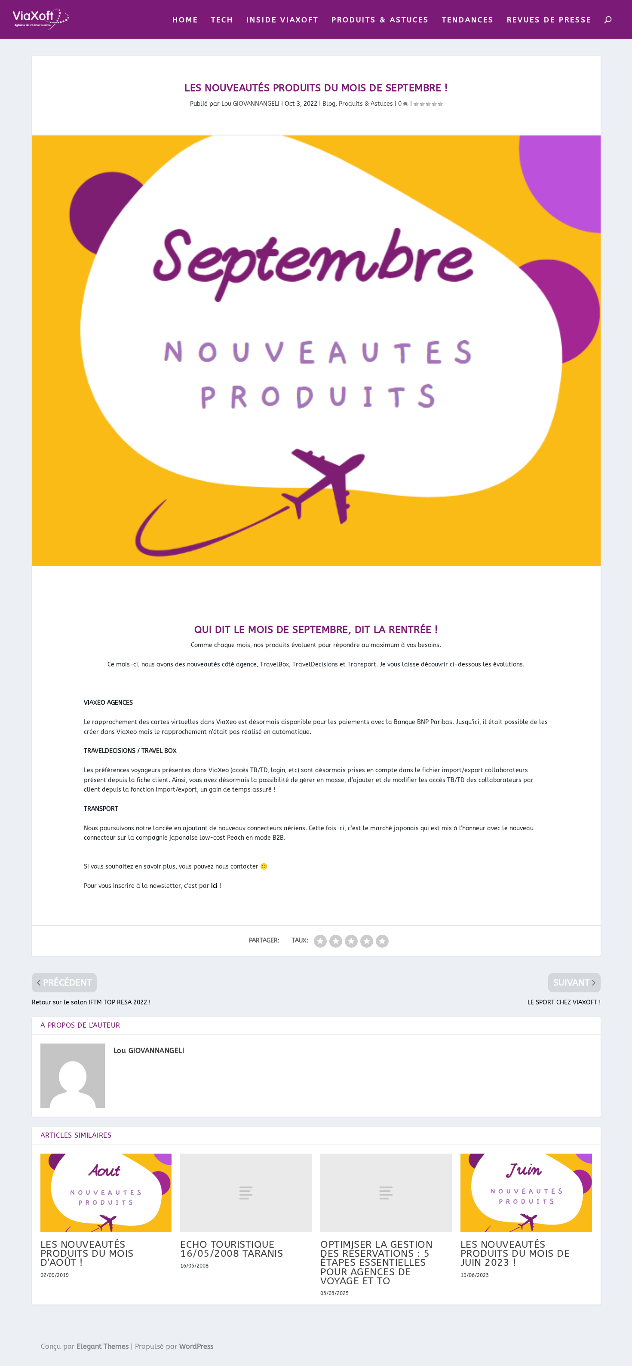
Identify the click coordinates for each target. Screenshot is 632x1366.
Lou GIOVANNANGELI (250, 103)
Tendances (468, 20)
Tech (222, 20)
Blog (328, 103)
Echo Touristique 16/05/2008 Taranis (231, 1249)
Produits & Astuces (380, 20)
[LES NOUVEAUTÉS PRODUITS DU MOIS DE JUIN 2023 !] (526, 1193)
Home (185, 20)
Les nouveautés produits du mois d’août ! (87, 1253)
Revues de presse (549, 20)
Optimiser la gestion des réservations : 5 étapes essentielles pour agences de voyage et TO (376, 1263)
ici (214, 886)
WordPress (196, 1346)
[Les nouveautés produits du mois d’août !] (106, 1193)
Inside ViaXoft (282, 20)
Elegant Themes (103, 1346)
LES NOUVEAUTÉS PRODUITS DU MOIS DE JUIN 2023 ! (515, 1253)
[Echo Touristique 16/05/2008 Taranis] (246, 1193)
